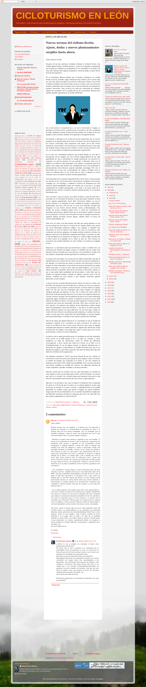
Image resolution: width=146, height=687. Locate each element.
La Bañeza (17, 214)
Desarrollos (35, 193)
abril (110, 198)
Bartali (22, 150)
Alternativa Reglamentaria (61, 405)
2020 (19, 137)
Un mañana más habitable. (118, 227)
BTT (16, 152)
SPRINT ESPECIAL (23, 94)
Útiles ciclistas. (31, 271)
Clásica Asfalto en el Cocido (31, 166)
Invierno (38, 210)
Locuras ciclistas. (114, 200)
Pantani (26, 246)
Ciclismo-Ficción (91, 405)
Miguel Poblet (26, 234)
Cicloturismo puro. (24, 164)
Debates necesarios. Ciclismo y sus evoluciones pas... (119, 271)
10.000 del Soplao (34, 136)
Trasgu (39, 269)
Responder (54, 533)
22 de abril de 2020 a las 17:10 (85, 541)
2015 (109, 291)
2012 (109, 299)
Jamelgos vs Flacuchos (23, 212)
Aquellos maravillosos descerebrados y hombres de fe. (119, 249)
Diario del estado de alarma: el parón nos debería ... (119, 258)
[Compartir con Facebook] (94, 402)
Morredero (17, 238)
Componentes (22, 183)
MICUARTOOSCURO (24, 97)
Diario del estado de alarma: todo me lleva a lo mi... (120, 207)
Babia (30, 148)
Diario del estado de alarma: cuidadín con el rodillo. (118, 267)
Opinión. (54, 407)
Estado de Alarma (27, 199)
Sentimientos (23, 260)
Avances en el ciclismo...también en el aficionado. (120, 240)
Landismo (17, 224)
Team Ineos (26, 262)
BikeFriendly (30, 150)
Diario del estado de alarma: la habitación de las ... (119, 244)
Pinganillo (36, 248)
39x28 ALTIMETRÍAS (24, 72)
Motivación (26, 239)
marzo (111, 276)
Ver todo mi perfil (20, 674)
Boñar (37, 150)
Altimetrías (34, 32)
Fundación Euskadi (28, 203)
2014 (109, 293)
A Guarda (26, 137)
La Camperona (27, 214)
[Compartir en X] (92, 402)
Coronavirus (25, 185)
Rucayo (38, 256)
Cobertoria (35, 175)
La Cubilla (33, 216)
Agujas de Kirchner (27, 140)
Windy (22, 275)
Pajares (24, 244)
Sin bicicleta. (33, 260)
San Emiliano (21, 258)
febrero (111, 279)
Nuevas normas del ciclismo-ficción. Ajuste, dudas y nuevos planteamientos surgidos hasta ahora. (122, 69)
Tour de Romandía (20, 269)
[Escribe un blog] (90, 402)
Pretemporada (34, 250)
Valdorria (27, 273)
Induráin (31, 210)
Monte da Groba (22, 236)
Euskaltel (38, 199)
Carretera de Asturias (33, 154)
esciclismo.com (80, 32)
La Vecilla (29, 220)
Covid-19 (34, 185)
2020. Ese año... (110, 108)
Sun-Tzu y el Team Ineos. (117, 203)
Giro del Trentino (33, 205)
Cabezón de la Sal (24, 152)
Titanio (37, 267)
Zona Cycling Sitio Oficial (26, 84)
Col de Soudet (33, 177)
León (28, 226)
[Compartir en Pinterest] (96, 402)
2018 (109, 285)
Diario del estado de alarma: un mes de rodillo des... (119, 230)
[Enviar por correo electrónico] (88, 402)
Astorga (17, 148)
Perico (32, 246)
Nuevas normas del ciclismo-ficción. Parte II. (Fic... (118, 216)
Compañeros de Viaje (33, 181)
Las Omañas (26, 224)
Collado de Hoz (33, 179)
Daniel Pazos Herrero (64, 541)
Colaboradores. (19, 179)
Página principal (21, 32)
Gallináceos (38, 203)
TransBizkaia (31, 269)
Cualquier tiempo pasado (24, 187)
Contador (31, 183)
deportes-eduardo (23, 76)
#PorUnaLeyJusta (19, 135)
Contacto (92, 32)
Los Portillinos (35, 228)
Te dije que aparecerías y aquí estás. (117, 96)
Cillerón (17, 167)
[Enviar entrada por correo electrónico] (84, 402)
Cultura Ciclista (27, 191)
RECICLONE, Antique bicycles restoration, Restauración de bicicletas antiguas (28, 89)
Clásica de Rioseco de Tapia (24, 169)
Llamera (37, 226)
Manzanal (17, 230)
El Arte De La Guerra (30, 195)
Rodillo (32, 256)
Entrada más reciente (55, 653)
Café (34, 152)
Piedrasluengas (26, 248)
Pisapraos (25, 250)
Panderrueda (34, 244)
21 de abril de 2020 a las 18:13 (67, 420)
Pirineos (17, 250)
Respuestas (57, 537)
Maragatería (27, 230)
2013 (109, 296)
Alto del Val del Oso (32, 144)
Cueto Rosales (26, 189)
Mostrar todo (38, 106)
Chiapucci (35, 156)
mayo (111, 195)
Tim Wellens (30, 267)
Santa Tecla (31, 258)
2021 (109, 187)
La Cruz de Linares (22, 216)
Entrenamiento (27, 197)
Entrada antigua (93, 653)
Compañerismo (19, 181)
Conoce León (66, 32)
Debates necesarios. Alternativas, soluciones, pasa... (120, 262)
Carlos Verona (20, 154)
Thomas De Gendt (34, 265)
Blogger (100, 679)
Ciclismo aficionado (24, 104)
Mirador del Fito (37, 234)
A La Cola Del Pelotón (49, 32)
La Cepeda (37, 214)
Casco (28, 156)
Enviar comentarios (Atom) (64, 658)
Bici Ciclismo (19, 59)
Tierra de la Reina (19, 267)
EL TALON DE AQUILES (25, 100)
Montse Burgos (34, 236)
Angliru (17, 146)
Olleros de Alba (23, 241)
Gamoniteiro (20, 205)
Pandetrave (18, 246)
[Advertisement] (73, 636)
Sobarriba (17, 262)
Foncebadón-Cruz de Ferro (33, 201)
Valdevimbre (18, 273)
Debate (48, 407)
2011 (109, 302)
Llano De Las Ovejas (21, 228)
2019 (109, 282)
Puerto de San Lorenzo (29, 252)
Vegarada (35, 273)
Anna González (27, 145)
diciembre (112, 192)
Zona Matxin (19, 57)
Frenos (18, 203)
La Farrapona (33, 218)
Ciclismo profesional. (78, 405)
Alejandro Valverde (26, 141)
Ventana (17, 275)
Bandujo (37, 148)
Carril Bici (18, 156)
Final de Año (20, 201)
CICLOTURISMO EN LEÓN (72, 15)
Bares (16, 150)
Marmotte (35, 232)
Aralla (36, 146)
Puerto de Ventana (29, 254)
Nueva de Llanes (36, 238)
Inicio (75, 653)
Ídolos (25, 210)
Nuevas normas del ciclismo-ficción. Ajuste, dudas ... (118, 211)
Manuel (53, 420)
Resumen (25, 256)
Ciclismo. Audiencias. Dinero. (118, 224)
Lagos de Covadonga (30, 222)
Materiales (18, 234)
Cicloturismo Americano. (24, 162)
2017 (109, 288)
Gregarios (17, 208)
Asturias (23, 148)
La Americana (35, 212)
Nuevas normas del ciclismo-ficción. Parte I (118, 220)
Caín (39, 152)
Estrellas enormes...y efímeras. (119, 254)
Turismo (20, 271)
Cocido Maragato (20, 177)
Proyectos (18, 252)
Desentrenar (18, 195)
